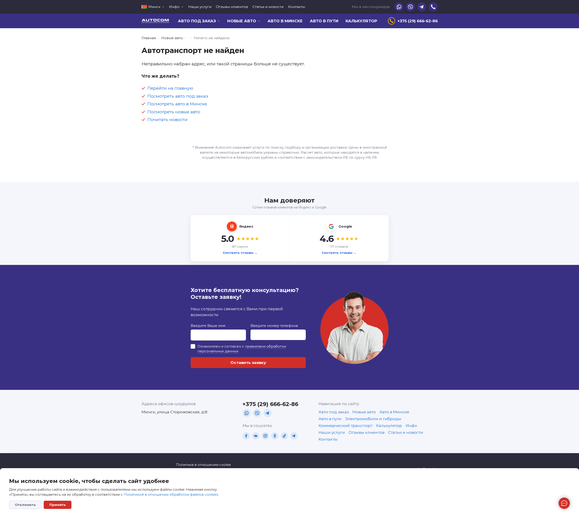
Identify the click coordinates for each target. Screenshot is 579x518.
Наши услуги (199, 7)
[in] (265, 435)
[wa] (247, 413)
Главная (149, 38)
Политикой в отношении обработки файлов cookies (171, 494)
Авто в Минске (285, 21)
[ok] (274, 435)
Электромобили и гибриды (373, 418)
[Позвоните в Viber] (410, 6)
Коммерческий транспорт (345, 425)
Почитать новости (167, 119)
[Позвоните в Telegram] (421, 6)
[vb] (257, 413)
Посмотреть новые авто (173, 111)
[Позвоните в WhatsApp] (399, 6)
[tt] (284, 435)
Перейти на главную (170, 88)
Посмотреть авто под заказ (177, 96)
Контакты (296, 7)
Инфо (411, 425)
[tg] (267, 413)
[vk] (255, 435)
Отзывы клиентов (232, 7)
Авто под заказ (334, 412)
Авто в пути (324, 21)
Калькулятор (361, 21)
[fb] (246, 435)
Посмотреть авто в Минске (177, 104)
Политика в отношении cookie (203, 464)
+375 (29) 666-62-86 (270, 404)
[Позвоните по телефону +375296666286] (433, 6)
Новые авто (172, 38)
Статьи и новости (268, 7)
